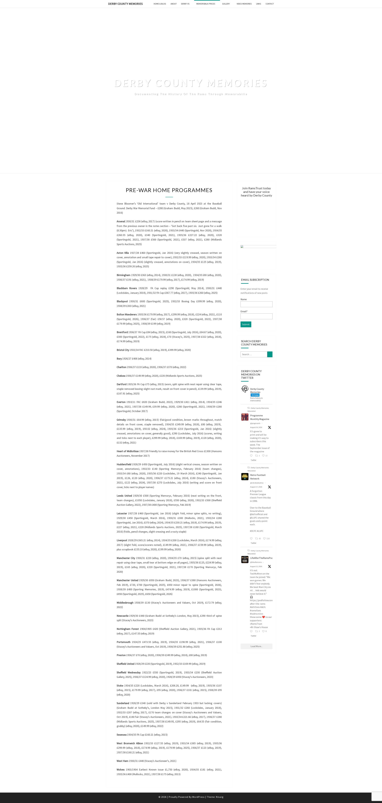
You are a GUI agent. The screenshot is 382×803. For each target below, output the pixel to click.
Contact (270, 3)
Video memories (244, 3)
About (174, 3)
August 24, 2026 (256, 427)
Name (244, 299)
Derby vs (185, 3)
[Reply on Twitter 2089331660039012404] (252, 538)
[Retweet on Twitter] (249, 408)
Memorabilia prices (205, 3)
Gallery (226, 3)
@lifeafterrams (256, 562)
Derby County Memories (125, 4)
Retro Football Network (258, 476)
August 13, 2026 (256, 566)
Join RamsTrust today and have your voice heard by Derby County (256, 191)
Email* (244, 311)
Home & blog (160, 3)
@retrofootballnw (257, 483)
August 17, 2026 (256, 487)
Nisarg (220, 796)
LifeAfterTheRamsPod (261, 557)
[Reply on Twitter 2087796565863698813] (252, 631)
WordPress (198, 796)
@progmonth (255, 423)
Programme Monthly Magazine (259, 417)
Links (258, 3)
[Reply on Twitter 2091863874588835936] (252, 455)
